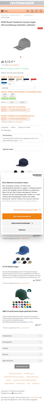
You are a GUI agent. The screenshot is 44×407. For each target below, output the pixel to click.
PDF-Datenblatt (6, 130)
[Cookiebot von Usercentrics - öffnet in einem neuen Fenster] (33, 175)
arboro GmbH (17, 393)
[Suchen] (41, 14)
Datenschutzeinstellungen (21, 223)
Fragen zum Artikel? (24, 127)
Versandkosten (34, 397)
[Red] (33, 79)
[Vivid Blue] (4, 83)
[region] (22, 45)
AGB (28, 383)
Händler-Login (28, 373)
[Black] (4, 79)
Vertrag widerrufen (22, 366)
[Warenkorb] (41, 11)
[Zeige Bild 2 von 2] (23, 57)
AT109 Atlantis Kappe (11, 267)
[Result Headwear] (40, 28)
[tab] (22, 138)
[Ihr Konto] (32, 11)
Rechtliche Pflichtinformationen (14, 377)
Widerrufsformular (32, 377)
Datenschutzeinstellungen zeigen (26, 210)
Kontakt (8, 380)
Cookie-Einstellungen (15, 373)
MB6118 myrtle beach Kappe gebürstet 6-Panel (20, 311)
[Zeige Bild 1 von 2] (20, 57)
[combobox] (20, 14)
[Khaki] (19, 79)
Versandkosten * (25, 238)
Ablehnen (22, 230)
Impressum (35, 383)
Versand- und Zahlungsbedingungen (24, 380)
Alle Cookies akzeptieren (22, 216)
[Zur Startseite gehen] (22, 3)
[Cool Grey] (11, 79)
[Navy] (26, 79)
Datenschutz (21, 383)
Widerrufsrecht (9, 383)
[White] (11, 83)
